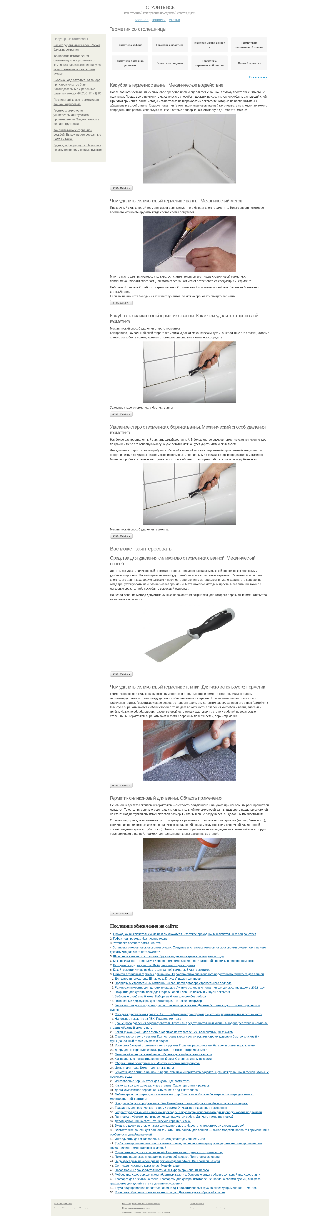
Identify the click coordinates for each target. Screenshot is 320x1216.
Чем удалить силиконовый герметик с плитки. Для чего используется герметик (187, 687)
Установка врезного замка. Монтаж (137, 943)
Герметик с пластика (169, 45)
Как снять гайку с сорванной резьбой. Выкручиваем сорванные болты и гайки (77, 135)
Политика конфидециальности (136, 1208)
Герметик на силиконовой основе (249, 45)
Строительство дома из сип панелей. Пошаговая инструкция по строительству (169, 1152)
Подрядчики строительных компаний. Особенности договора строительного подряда (173, 983)
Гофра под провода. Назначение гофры (140, 938)
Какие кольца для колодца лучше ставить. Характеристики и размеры (162, 1085)
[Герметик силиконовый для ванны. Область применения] (189, 873)
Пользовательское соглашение (146, 1203)
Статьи (174, 19)
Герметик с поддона (170, 63)
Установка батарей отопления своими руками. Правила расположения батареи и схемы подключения (185, 1045)
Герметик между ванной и (209, 45)
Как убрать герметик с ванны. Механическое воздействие (166, 85)
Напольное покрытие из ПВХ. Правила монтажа (148, 1018)
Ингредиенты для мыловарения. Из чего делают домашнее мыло (160, 1139)
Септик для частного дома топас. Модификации (147, 1165)
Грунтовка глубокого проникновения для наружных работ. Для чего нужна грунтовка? (174, 1116)
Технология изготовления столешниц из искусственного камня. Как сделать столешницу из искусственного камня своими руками (77, 64)
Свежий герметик (249, 63)
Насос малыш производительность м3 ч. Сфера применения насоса (162, 1170)
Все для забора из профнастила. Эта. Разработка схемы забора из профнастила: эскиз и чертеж (181, 1103)
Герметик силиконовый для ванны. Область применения (166, 798)
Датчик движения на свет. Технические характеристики (153, 1121)
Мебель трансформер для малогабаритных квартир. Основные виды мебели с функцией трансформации (187, 1174)
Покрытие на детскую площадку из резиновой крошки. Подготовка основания (168, 1156)
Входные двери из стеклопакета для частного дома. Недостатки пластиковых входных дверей (179, 1125)
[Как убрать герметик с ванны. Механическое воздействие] (189, 148)
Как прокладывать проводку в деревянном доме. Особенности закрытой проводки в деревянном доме (183, 960)
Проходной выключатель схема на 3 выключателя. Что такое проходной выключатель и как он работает (184, 934)
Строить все (160, 7)
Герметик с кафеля (130, 45)
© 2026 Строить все (63, 1203)
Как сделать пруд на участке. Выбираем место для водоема (154, 965)
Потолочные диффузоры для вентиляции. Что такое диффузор (158, 1001)
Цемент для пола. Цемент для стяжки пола (144, 1067)
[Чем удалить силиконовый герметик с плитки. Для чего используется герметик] (189, 750)
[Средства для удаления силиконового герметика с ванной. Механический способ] (189, 636)
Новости (159, 19)
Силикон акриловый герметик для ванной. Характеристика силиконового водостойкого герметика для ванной (188, 974)
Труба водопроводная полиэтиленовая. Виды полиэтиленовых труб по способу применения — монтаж (186, 1188)
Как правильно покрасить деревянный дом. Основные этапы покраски (163, 1058)
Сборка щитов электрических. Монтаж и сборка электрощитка (157, 1063)
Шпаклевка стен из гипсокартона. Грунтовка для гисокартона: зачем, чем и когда (168, 956)
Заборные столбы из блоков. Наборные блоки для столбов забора (160, 996)
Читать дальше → (121, 188)
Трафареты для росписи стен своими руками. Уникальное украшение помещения (171, 1107)
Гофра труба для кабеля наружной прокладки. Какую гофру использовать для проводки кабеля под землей (188, 1112)
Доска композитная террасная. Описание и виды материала (156, 1090)
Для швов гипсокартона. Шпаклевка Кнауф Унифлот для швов (158, 978)
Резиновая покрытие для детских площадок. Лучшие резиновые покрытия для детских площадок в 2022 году (190, 987)
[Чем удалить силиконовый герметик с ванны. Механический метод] (189, 244)
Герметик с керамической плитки (209, 63)
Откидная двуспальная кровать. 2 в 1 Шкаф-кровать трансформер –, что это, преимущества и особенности (188, 1014)
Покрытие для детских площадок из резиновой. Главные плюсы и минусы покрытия (172, 992)
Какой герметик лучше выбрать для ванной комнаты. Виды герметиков (161, 969)
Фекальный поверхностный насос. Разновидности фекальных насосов (163, 1054)
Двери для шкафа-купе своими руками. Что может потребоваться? (161, 1050)
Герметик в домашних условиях (130, 63)
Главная (142, 19)
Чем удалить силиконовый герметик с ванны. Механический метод (176, 201)
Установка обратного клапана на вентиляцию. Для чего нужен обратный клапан (170, 1192)
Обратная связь (197, 1203)
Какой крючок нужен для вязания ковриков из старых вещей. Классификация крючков (174, 1032)
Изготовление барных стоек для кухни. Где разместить (152, 1081)
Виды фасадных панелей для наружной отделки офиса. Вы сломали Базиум (167, 1161)
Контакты (126, 1203)
